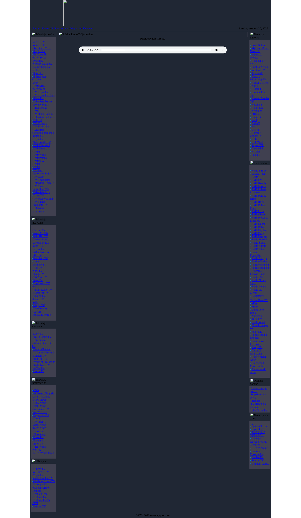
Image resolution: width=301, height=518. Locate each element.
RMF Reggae (259, 236)
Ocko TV (38, 299)
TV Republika (41, 92)
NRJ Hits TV (40, 236)
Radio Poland (259, 286)
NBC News (39, 399)
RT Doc (256, 151)
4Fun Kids (39, 45)
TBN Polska (40, 107)
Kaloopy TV (40, 484)
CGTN (37, 449)
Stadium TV (40, 355)
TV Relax (38, 176)
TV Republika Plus (44, 95)
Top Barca (39, 339)
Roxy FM (257, 347)
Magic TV (39, 305)
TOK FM (257, 319)
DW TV (38, 418)
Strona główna (41, 28)
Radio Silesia (259, 245)
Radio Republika (255, 254)
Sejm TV (38, 135)
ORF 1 (255, 129)
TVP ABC (39, 85)
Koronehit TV (41, 292)
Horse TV (38, 371)
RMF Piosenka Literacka (259, 219)
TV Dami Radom (43, 113)
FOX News (39, 402)
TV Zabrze (39, 201)
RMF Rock (258, 201)
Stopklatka (39, 51)
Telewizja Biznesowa (38, 210)
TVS (36, 110)
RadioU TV (40, 264)
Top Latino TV (41, 283)
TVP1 (36, 164)
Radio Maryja (259, 258)
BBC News (39, 405)
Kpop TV (38, 273)
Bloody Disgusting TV (258, 78)
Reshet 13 (257, 88)
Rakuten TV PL (42, 48)
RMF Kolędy (259, 183)
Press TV (38, 437)
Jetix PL (256, 444)
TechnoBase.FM (259, 300)
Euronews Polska (42, 173)
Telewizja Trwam (42, 101)
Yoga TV (38, 475)
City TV (38, 270)
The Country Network (39, 310)
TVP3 (36, 151)
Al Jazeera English (43, 393)
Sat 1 (254, 120)
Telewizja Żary (41, 192)
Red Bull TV (40, 358)
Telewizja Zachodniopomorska (43, 131)
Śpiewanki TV (260, 425)
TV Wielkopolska (43, 198)
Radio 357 (257, 277)
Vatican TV (39, 506)
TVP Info (38, 160)
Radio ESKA (259, 170)
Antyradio (257, 315)
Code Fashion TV (43, 478)
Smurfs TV (258, 460)
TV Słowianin (41, 126)
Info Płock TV (41, 189)
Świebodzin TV (42, 142)
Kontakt (87, 28)
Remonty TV (40, 204)
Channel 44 (258, 148)
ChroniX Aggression (256, 352)
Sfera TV (38, 98)
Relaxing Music (42, 314)
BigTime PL (40, 54)
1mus (36, 261)
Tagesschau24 (41, 415)
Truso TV (38, 195)
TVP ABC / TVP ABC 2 (257, 434)
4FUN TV (39, 41)
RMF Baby (258, 226)
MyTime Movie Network (259, 50)
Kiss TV (38, 280)
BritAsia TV (40, 277)
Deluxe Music (41, 242)
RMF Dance (258, 223)
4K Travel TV (41, 471)
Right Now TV (41, 365)
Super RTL (258, 145)
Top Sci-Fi (257, 73)
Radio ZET (258, 176)
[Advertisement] (153, 84)
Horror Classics (260, 82)
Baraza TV (39, 295)
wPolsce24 (39, 88)
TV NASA (39, 421)
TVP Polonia (40, 157)
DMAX (256, 123)
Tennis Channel (42, 349)
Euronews (38, 431)
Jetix (35, 82)
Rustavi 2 (257, 104)
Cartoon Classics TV (256, 453)
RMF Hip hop (259, 230)
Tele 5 (255, 126)
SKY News (39, 427)
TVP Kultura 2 (41, 148)
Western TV (258, 70)
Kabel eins (257, 117)
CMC (36, 286)
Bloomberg (39, 434)
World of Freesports (44, 361)
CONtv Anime (260, 447)
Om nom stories (260, 463)
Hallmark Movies (256, 56)
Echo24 (37, 120)
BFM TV (38, 443)
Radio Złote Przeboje (257, 343)
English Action (260, 66)
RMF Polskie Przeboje (258, 191)
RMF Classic (259, 214)
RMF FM (257, 179)
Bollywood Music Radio (257, 364)
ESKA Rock (258, 173)
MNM (255, 306)
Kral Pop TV (40, 258)
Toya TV (38, 139)
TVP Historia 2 (41, 145)
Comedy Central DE (256, 134)
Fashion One (40, 493)
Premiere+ (39, 60)
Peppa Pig (257, 429)
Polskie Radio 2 (260, 264)
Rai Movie (257, 107)
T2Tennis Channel (43, 352)
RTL (254, 139)
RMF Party (258, 233)
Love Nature (258, 45)
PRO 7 (255, 113)
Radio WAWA (259, 239)
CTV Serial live (259, 410)
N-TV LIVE (40, 412)
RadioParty (258, 295)
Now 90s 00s (40, 233)
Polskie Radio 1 (260, 261)
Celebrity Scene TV (44, 481)
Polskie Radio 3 (260, 267)
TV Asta (38, 186)
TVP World (39, 154)
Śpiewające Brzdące (39, 78)
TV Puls (38, 170)
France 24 (38, 440)
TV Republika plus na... (258, 405)
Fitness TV (39, 468)
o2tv (35, 302)
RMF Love (258, 211)
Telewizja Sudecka (43, 117)
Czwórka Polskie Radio (257, 272)
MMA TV (39, 368)
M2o (254, 303)
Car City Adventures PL (258, 440)
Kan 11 (256, 85)
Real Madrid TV (42, 336)
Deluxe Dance (41, 239)
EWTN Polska (41, 104)
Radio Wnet (258, 322)
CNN (36, 390)
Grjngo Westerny (42, 63)
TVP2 (36, 167)
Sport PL (38, 73)
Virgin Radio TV (42, 289)
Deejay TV (39, 230)
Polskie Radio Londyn (258, 336)
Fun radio (257, 331)
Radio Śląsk (258, 242)
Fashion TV (40, 497)
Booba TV (257, 457)
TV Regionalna (41, 179)
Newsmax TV (41, 409)
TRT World (39, 446)
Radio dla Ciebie (256, 291)
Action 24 (256, 110)
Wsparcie (75, 28)
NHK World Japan (43, 452)
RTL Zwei (257, 142)
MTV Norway (41, 252)
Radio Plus (258, 248)
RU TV (37, 255)
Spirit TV (38, 245)
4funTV (37, 267)
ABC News (39, 424)
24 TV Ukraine (41, 396)
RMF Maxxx (259, 186)
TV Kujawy (40, 123)
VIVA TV (38, 248)
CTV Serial (39, 57)
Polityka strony (59, 28)
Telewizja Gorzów (43, 182)
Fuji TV (256, 154)
